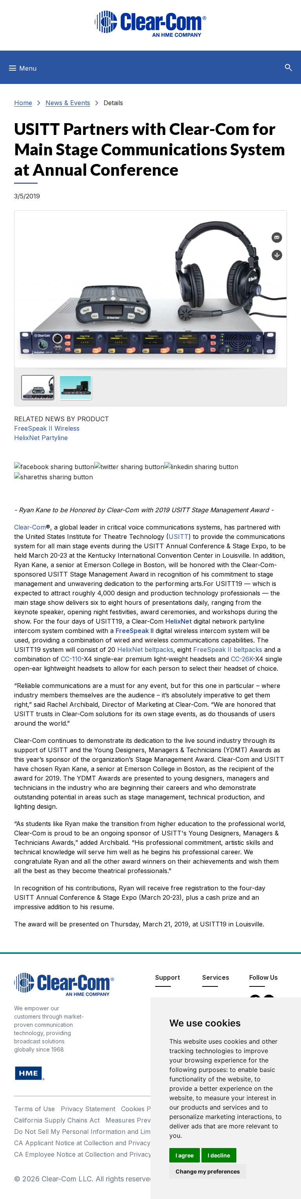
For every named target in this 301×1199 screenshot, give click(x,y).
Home (23, 103)
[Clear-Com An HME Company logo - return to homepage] (64, 983)
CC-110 (71, 659)
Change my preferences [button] (208, 1171)
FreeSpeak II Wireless (47, 428)
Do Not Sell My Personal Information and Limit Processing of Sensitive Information (138, 1131)
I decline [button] (219, 1155)
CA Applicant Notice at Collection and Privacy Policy (92, 1143)
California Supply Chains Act (57, 1120)
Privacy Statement (88, 1109)
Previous (24, 286)
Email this (277, 237)
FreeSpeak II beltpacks (227, 649)
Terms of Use (34, 1109)
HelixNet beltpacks (145, 649)
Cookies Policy (143, 1109)
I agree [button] (185, 1155)
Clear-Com (30, 527)
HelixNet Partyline (41, 438)
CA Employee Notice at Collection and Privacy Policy (93, 1154)
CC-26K (242, 659)
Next (277, 286)
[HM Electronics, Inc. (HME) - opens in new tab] (29, 1072)
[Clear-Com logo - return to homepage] (150, 23)
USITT (179, 536)
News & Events (67, 103)
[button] (288, 68)
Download (277, 255)
